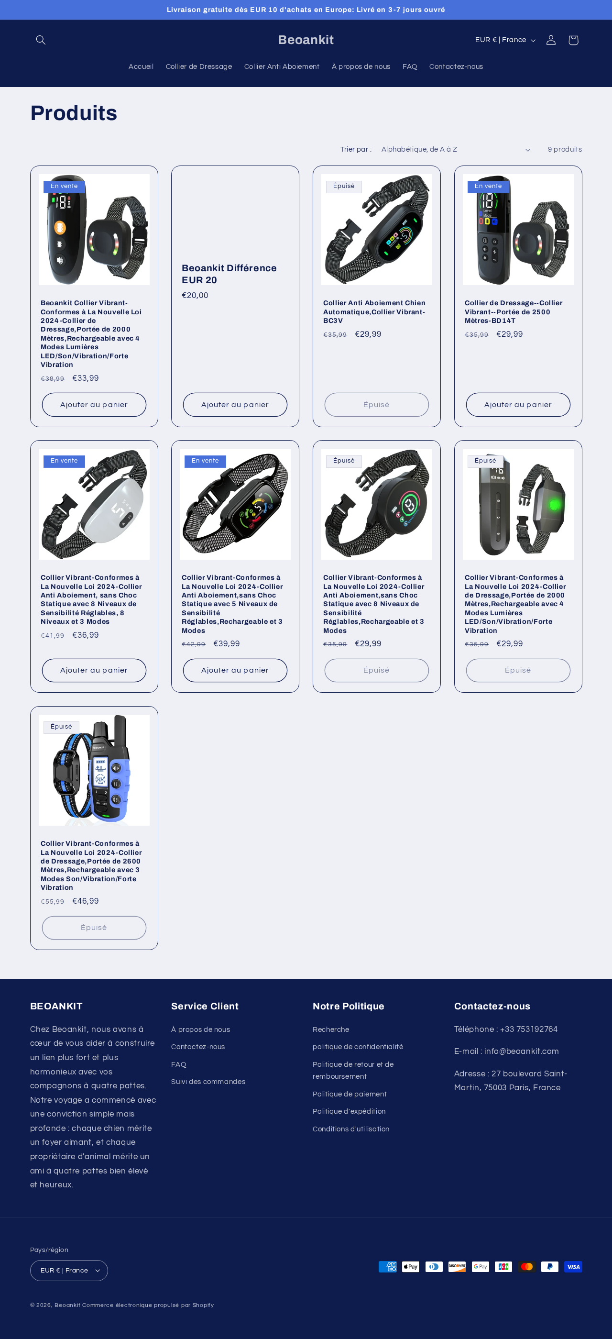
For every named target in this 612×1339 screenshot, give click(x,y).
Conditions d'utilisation (351, 1128)
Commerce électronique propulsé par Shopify (148, 1304)
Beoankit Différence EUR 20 (229, 274)
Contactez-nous (198, 1047)
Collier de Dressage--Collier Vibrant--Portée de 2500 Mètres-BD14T (513, 311)
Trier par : (356, 149)
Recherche (331, 1029)
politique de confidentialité (358, 1047)
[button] (41, 40)
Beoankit (67, 1304)
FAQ (178, 1064)
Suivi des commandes (208, 1081)
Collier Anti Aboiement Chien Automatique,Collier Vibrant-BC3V (374, 311)
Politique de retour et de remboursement (353, 1070)
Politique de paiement (350, 1093)
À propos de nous (200, 1029)
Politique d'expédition (349, 1111)
